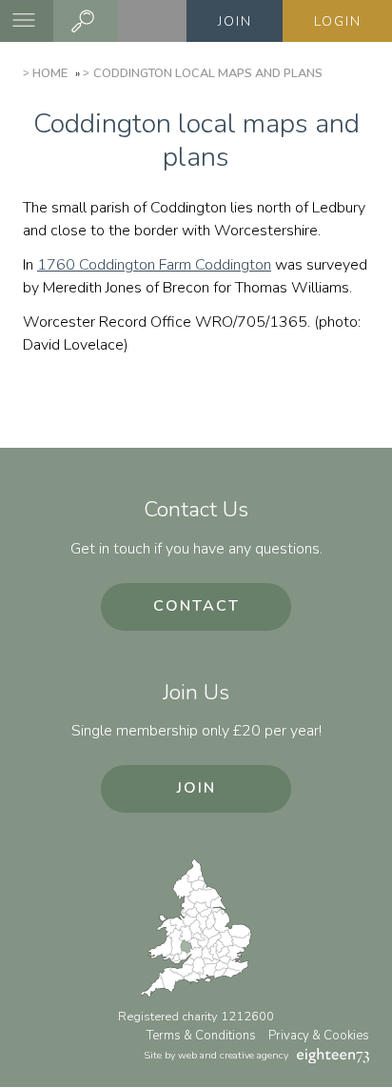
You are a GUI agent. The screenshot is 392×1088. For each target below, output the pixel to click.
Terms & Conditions (201, 1035)
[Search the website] (85, 21)
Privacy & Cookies (318, 1035)
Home (50, 73)
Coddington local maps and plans (207, 73)
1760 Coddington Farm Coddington (154, 264)
